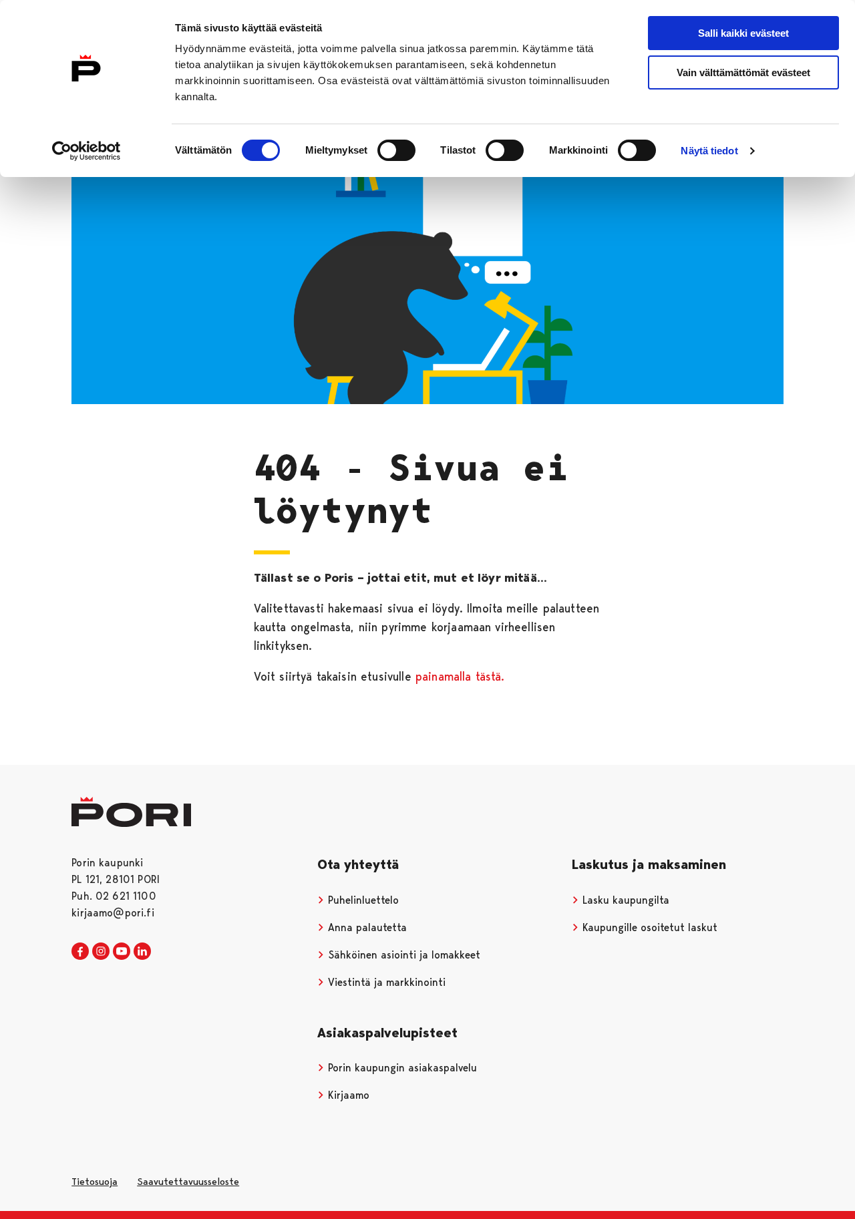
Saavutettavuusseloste (188, 1182)
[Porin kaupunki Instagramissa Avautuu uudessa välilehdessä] (101, 951)
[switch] (396, 150)
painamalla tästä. (460, 676)
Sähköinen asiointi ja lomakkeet (402, 954)
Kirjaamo (347, 1095)
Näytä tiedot (709, 150)
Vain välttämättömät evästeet (743, 72)
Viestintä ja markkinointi (385, 982)
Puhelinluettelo (362, 900)
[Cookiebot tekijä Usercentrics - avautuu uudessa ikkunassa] (86, 151)
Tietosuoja (94, 1182)
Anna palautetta (366, 927)
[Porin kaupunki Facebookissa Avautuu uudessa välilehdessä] (80, 951)
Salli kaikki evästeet (743, 33)
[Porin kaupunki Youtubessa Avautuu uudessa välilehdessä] (121, 951)
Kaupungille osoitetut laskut (648, 927)
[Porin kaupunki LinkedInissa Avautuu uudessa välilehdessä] (142, 951)
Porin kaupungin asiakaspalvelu (401, 1067)
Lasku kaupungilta (624, 900)
